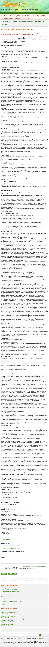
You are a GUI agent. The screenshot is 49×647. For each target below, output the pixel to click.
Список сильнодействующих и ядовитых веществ (13, 592)
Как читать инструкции (34, 13)
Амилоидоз (5, 599)
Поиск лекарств (23, 13)
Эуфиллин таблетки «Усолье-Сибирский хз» (10, 621)
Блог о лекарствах (13, 13)
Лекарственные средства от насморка (11, 548)
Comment (3, 557)
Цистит (4, 604)
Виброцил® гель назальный (7, 620)
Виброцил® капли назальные (7, 624)
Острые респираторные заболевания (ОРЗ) (12, 601)
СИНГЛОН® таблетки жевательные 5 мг (9, 613)
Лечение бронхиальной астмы (9, 547)
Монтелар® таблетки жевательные (8, 616)
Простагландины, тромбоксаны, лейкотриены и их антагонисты (16, 540)
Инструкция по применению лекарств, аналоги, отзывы (19, 9)
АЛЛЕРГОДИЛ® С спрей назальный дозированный (11, 617)
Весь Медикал (4, 13)
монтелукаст (27, 43)
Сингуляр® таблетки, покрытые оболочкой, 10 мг (11, 611)
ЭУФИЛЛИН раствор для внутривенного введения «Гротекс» (14, 619)
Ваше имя (3, 554)
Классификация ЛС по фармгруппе (10, 589)
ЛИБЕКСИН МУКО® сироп (6, 623)
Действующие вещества (8, 588)
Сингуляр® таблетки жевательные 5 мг (9, 612)
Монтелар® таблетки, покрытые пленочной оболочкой (12, 615)
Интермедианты (6, 539)
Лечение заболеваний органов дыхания (11, 545)
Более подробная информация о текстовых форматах (34, 566)
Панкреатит (5, 602)
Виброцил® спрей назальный (7, 625)
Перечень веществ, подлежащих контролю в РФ (13, 591)
